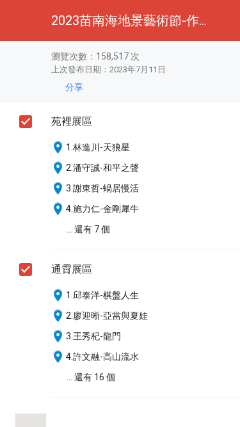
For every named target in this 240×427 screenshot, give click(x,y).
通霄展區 (71, 269)
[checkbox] (25, 121)
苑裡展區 (71, 121)
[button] (20, 20)
